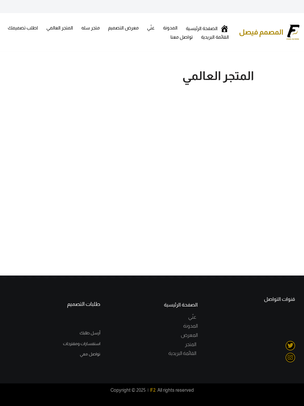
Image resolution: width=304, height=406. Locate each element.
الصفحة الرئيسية (181, 305)
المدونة (170, 27)
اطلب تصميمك (23, 27)
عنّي (151, 27)
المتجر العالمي (59, 27)
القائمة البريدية (215, 37)
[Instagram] (290, 357)
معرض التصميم (123, 27)
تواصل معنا (181, 37)
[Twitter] (290, 345)
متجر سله (90, 27)
